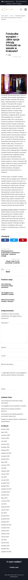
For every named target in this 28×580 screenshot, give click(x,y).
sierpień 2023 (5, 530)
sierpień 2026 (5, 429)
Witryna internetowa (7, 364)
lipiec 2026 (4, 432)
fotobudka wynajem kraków (9, 209)
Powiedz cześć (14, 567)
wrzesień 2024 (5, 492)
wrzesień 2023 (5, 528)
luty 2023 (4, 539)
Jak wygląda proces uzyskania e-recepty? (7, 293)
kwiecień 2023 (5, 533)
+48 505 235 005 (22, 1)
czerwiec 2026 (5, 435)
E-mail (3, 356)
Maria (9, 55)
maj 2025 (3, 468)
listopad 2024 (5, 486)
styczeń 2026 (5, 444)
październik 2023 (6, 525)
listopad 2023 (5, 522)
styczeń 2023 (5, 542)
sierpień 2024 (5, 495)
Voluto (21, 575)
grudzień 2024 (5, 483)
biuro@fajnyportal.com (8, 1)
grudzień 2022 (5, 545)
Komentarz (5, 323)
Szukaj (3, 389)
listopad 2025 (5, 450)
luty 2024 (4, 513)
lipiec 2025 (4, 462)
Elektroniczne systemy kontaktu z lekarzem (7, 300)
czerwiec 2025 (5, 465)
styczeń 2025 (5, 480)
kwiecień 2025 (5, 471)
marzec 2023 (5, 537)
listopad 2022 (5, 548)
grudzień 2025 (5, 447)
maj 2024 (4, 504)
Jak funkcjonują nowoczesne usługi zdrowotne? (7, 285)
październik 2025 (6, 453)
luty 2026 (4, 441)
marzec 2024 (5, 510)
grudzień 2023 (5, 519)
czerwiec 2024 (5, 501)
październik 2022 (6, 551)
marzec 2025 (5, 474)
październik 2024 (6, 489)
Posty (8, 29)
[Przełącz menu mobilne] (25, 9)
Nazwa (3, 347)
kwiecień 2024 (5, 507)
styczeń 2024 (5, 516)
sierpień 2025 (5, 459)
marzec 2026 (5, 438)
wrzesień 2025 (5, 456)
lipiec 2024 (4, 498)
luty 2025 (4, 477)
